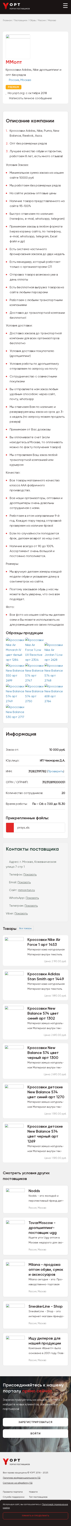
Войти (35, 1433)
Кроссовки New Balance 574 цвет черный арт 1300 (43, 1052)
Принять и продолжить (35, 1516)
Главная (7, 20)
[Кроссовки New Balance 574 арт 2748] (54, 680)
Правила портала (13, 1491)
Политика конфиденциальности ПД (21, 1477)
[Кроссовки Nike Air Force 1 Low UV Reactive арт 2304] (34, 660)
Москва (25, 80)
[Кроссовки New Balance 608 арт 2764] (54, 701)
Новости (33, 1491)
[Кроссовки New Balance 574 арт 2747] (34, 680)
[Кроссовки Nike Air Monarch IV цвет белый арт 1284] (15, 660)
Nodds (34, 1190)
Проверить (55, 771)
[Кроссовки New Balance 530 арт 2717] (15, 717)
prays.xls (23, 827)
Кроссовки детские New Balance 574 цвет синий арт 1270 (45, 1092)
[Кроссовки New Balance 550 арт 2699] (15, 680)
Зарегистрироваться (35, 1422)
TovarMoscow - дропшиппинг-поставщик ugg (43, 1227)
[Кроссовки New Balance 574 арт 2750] (34, 701)
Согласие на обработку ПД (17, 1483)
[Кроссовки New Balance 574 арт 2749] (15, 701)
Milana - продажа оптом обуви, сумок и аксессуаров (46, 1269)
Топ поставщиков (38, 1497)
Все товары (25, 928)
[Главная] (16, 8)
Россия (14, 80)
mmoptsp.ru (26, 890)
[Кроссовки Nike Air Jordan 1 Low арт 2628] (54, 660)
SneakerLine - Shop (46, 1306)
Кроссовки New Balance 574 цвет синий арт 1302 (43, 1013)
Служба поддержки (13, 1497)
